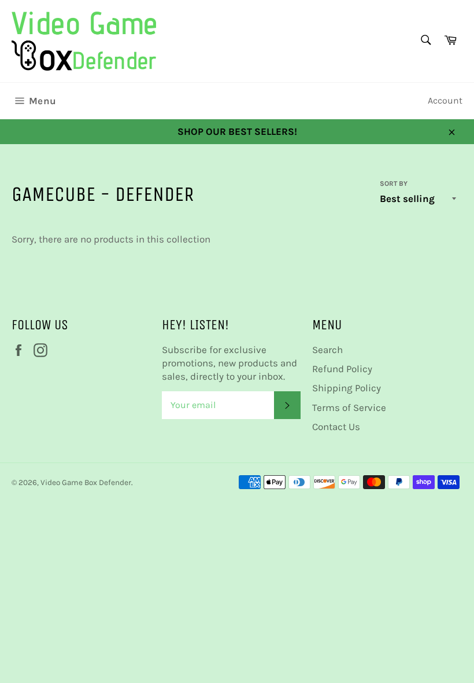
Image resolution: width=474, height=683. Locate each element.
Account (445, 100)
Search (327, 349)
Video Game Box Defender (85, 482)
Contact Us (336, 426)
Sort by (394, 183)
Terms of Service (349, 407)
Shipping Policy (346, 388)
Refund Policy (342, 368)
